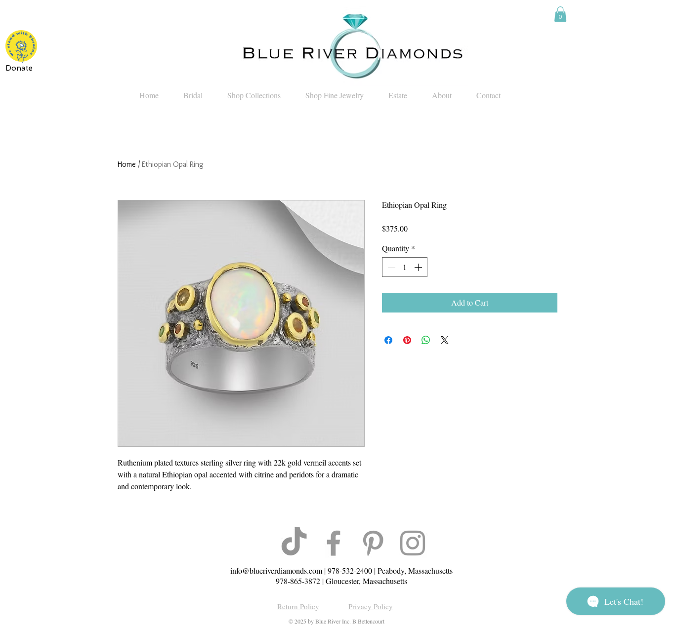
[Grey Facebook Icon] (333, 543)
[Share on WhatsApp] (426, 340)
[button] (560, 14)
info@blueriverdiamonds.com (276, 570)
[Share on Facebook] (388, 340)
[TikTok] (294, 543)
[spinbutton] (404, 267)
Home (127, 164)
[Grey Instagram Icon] (412, 543)
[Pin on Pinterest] (407, 340)
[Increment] (419, 267)
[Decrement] (390, 267)
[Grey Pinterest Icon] (373, 543)
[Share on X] (445, 340)
